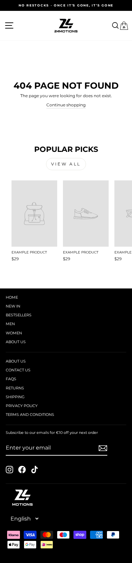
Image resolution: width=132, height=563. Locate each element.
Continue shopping (66, 104)
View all (66, 163)
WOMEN (14, 333)
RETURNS (15, 388)
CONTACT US (18, 370)
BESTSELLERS (18, 315)
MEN (10, 323)
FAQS (11, 378)
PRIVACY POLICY (22, 405)
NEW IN (13, 306)
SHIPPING (15, 396)
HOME (12, 297)
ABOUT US (16, 341)
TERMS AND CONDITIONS (30, 414)
